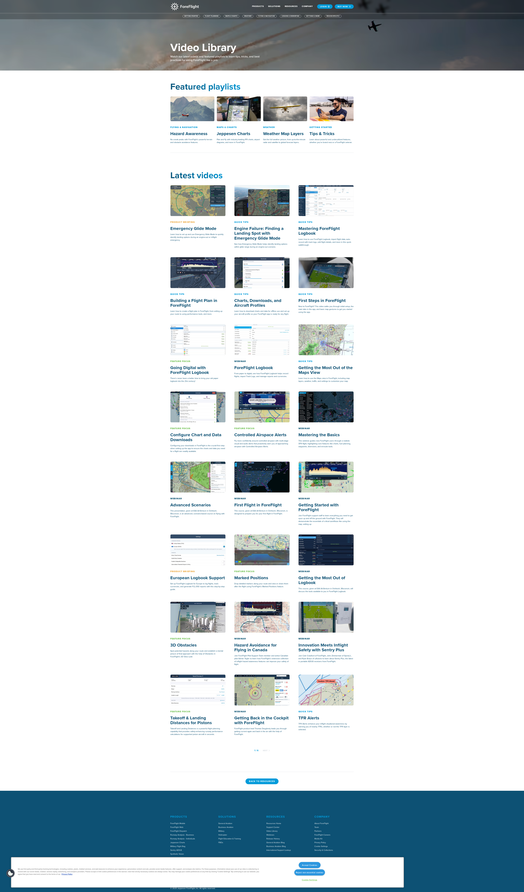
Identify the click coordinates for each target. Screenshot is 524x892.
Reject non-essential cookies (309, 872)
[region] (207, 872)
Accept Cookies (309, 865)
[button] (258, 6)
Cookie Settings (321, 846)
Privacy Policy (67, 874)
